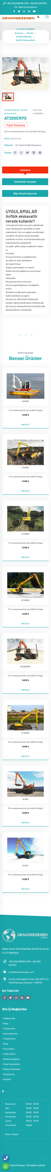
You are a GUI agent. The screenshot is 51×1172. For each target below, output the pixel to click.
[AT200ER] (25, 583)
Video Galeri (9, 1053)
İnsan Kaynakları (11, 1064)
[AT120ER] (25, 517)
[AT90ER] (25, 450)
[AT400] (25, 848)
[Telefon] (5, 1157)
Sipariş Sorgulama (27, 7)
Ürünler (30, 33)
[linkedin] (29, 11)
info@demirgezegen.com (21, 972)
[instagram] (24, 11)
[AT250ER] (25, 716)
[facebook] (14, 11)
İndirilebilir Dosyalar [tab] (25, 181)
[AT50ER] (25, 384)
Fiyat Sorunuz (16, 125)
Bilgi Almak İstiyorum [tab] (25, 193)
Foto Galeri (8, 1048)
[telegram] (19, 11)
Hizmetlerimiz (10, 1033)
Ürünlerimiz (9, 1028)
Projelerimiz (9, 1038)
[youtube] (34, 11)
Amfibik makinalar (24, 36)
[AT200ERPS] (25, 73)
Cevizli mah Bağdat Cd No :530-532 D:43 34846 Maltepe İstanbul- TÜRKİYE (28, 981)
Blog (5, 1023)
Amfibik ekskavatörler (25, 40)
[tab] (8, 97)
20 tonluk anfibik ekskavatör (28, 145)
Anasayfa (19, 33)
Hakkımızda (9, 1018)
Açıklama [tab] (25, 169)
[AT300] (25, 782)
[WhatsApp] (5, 1166)
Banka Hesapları (11, 1059)
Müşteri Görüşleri (12, 1069)
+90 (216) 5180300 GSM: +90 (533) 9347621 (26, 3)
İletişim (7, 1079)
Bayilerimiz (9, 1074)
